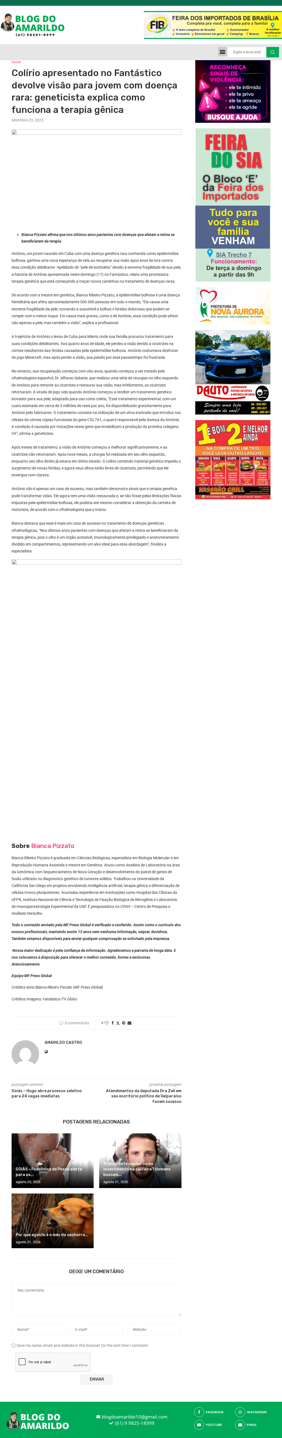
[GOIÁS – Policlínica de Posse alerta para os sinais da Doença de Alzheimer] (53, 1160)
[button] (222, 51)
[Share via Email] (129, 1023)
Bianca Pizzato (52, 846)
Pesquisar (272, 52)
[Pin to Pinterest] (123, 1023)
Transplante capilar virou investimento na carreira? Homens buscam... (136, 1169)
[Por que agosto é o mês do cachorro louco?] (53, 1221)
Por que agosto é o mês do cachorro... (52, 1235)
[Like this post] (107, 1023)
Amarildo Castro (63, 1042)
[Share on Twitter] (118, 1023)
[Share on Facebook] (113, 1023)
